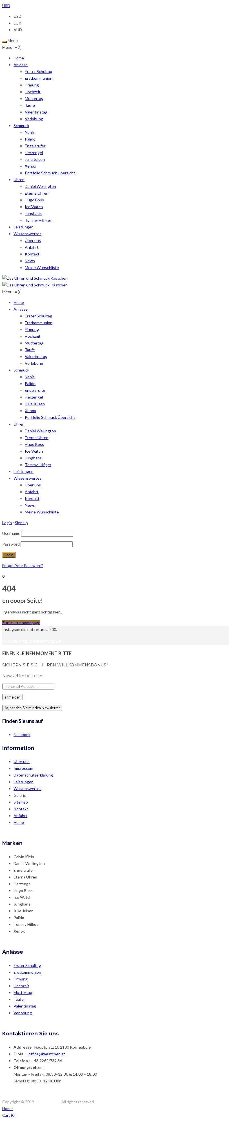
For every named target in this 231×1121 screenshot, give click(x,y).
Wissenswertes (27, 788)
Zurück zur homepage (21, 622)
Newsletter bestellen (22, 675)
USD (6, 5)
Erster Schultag (27, 965)
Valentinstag (25, 1006)
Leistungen (24, 781)
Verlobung (23, 1012)
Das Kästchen (47, 1101)
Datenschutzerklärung (33, 775)
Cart (8, 1115)
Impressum (23, 768)
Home (19, 822)
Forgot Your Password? (22, 565)
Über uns (22, 761)
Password (11, 544)
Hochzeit (21, 985)
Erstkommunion (27, 972)
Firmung (21, 979)
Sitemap (21, 802)
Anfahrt (20, 815)
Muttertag (23, 992)
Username (11, 533)
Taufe (19, 999)
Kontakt (21, 808)
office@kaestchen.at (46, 1053)
